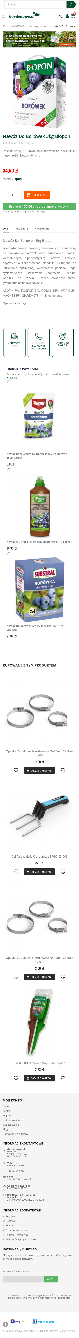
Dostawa (11, 1220)
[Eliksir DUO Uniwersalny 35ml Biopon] (39, 1022)
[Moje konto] (67, 16)
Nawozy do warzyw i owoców (45, 26)
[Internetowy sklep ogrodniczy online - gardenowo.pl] (24, 14)
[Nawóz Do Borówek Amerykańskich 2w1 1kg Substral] (39, 590)
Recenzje (22, 228)
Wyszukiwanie (11, 1124)
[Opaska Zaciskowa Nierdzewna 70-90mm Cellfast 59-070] (39, 917)
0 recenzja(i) (26, 143)
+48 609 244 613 (15, 1165)
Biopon (17, 179)
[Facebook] (5, 1324)
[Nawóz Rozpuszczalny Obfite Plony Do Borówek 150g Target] (39, 418)
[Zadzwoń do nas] (60, 16)
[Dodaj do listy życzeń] (16, 770)
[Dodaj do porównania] (63, 770)
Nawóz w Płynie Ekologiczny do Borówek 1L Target (39, 541)
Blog (5, 1129)
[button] (73, 58)
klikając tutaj (64, 1297)
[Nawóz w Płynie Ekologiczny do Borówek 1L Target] (39, 506)
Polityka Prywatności (17, 1234)
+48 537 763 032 (15, 1170)
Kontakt (7, 1111)
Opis (6, 228)
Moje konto (9, 1115)
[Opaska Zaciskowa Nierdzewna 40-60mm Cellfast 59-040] (39, 711)
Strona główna (4, 26)
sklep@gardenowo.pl (19, 1179)
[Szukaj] (71, 4)
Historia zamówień (13, 1120)
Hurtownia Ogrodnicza (15, 1134)
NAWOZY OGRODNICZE (22, 26)
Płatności (11, 1225)
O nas (6, 1106)
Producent (43, 228)
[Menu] (3, 16)
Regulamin (11, 1216)
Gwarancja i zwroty (16, 1230)
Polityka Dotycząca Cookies (21, 1239)
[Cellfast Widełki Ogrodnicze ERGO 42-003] (39, 816)
